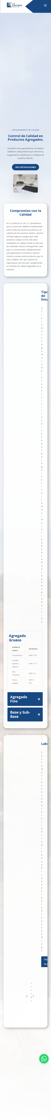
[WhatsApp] (43, 1058)
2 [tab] (31, 986)
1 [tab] (31, 983)
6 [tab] (31, 1000)
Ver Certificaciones (25, 167)
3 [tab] (31, 990)
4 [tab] (31, 993)
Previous (26, 996)
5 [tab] (31, 997)
